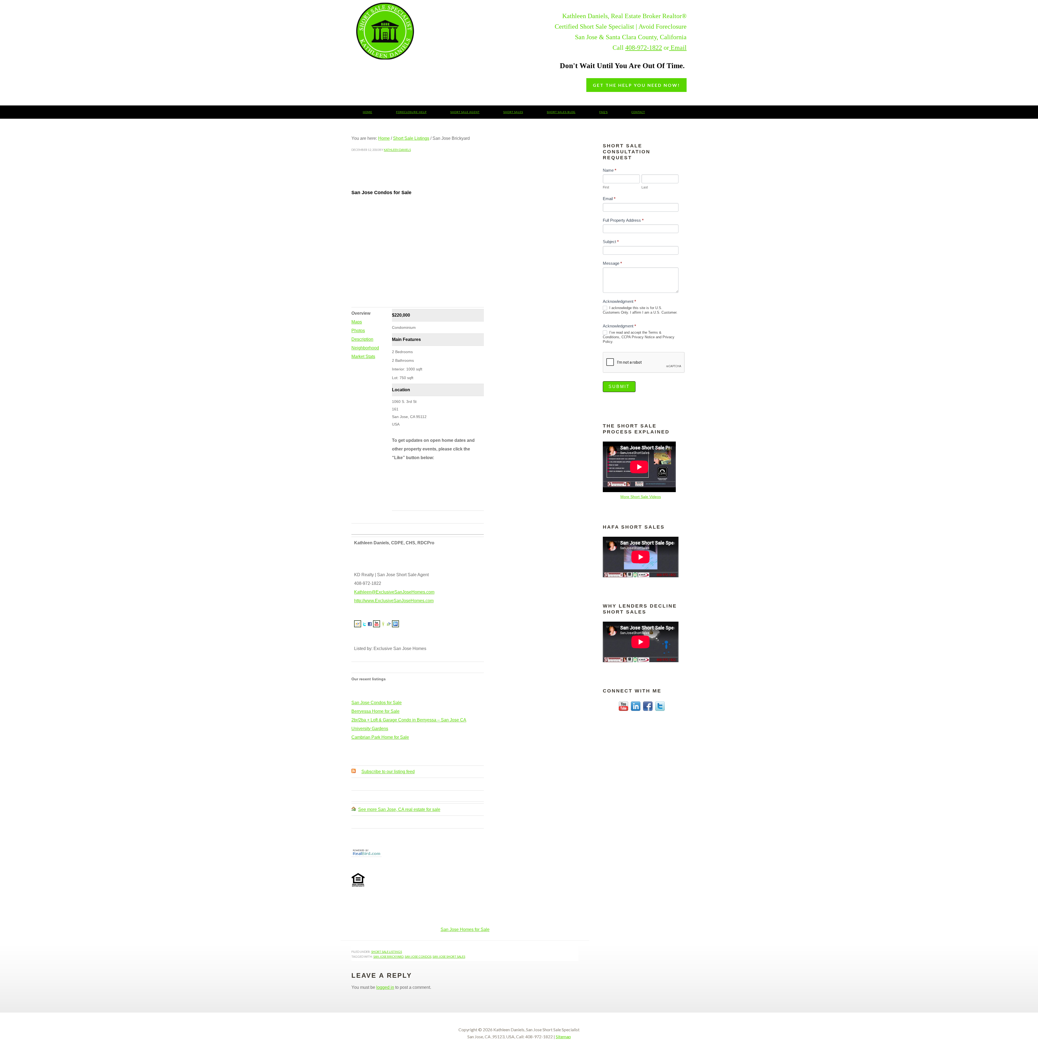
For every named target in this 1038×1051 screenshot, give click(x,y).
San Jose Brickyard (388, 956)
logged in (385, 987)
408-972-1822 (643, 47)
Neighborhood (365, 348)
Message (612, 263)
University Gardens (369, 728)
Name (609, 170)
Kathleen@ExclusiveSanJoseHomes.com (394, 592)
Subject (611, 241)
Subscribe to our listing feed (388, 771)
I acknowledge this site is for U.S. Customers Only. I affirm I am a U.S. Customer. (640, 310)
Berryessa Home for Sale (375, 711)
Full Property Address (623, 220)
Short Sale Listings (386, 951)
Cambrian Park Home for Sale (380, 737)
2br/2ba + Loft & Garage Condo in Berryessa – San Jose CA (408, 720)
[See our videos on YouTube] (376, 624)
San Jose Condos (418, 956)
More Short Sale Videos (640, 497)
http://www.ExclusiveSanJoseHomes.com (394, 600)
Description (362, 339)
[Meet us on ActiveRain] (357, 624)
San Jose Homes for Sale (465, 929)
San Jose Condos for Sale (376, 702)
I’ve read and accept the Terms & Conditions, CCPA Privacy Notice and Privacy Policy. (638, 337)
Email (678, 47)
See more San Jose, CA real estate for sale (399, 809)
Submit (619, 386)
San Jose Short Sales (425, 31)
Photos (358, 330)
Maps (356, 322)
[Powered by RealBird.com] (366, 854)
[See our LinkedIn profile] (395, 624)
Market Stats (363, 356)
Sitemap (563, 1036)
